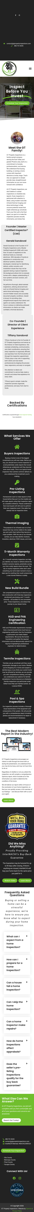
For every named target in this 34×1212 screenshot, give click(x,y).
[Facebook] (14, 1178)
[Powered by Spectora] (17, 1197)
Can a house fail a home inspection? (14, 986)
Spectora (29, 1209)
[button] (30, 69)
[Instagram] (19, 15)
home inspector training (25, 414)
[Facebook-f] (15, 15)
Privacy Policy (17, 1211)
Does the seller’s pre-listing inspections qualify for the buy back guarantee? (15, 1074)
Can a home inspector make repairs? (16, 1025)
